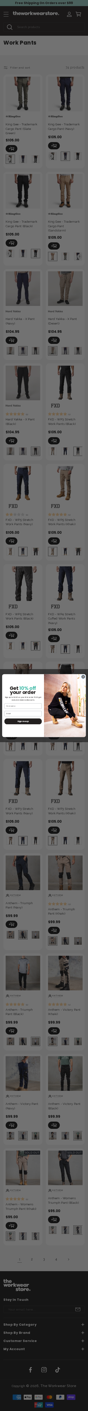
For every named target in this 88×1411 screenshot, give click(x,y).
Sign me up (23, 721)
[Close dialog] (83, 677)
